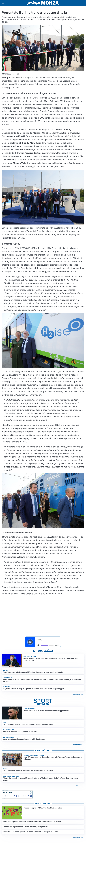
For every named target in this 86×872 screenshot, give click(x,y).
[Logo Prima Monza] (43, 3)
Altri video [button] (78, 786)
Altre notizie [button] (78, 694)
